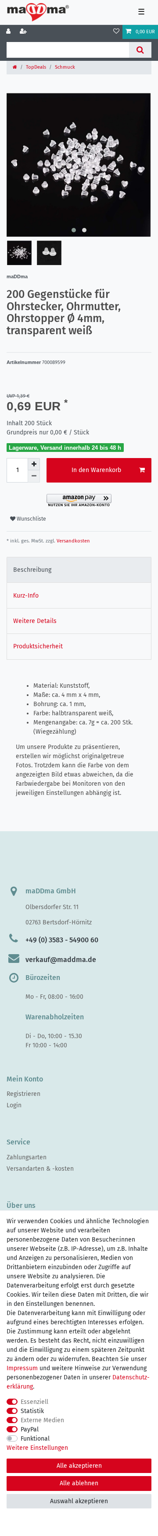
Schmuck (65, 67)
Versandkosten (72, 541)
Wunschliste (30, 519)
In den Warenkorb (96, 470)
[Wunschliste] (116, 32)
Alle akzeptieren (79, 1466)
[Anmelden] (9, 32)
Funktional (35, 1438)
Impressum (22, 1368)
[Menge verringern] (34, 476)
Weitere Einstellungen (37, 1448)
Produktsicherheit (38, 646)
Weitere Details (35, 621)
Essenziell (34, 1402)
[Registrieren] (24, 32)
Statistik (32, 1411)
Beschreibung (32, 570)
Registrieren (23, 1094)
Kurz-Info (26, 595)
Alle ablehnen (79, 1483)
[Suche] (140, 50)
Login (14, 1105)
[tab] (79, 570)
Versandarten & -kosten (40, 1168)
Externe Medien (42, 1420)
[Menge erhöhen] (34, 464)
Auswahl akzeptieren (79, 1501)
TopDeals (36, 67)
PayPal (30, 1429)
